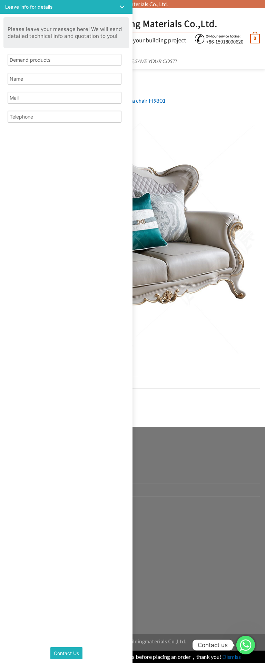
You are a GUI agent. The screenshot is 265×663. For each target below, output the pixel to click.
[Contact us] (245, 645)
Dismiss (231, 656)
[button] (66, 7)
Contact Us (66, 653)
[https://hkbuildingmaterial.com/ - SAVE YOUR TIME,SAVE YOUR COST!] (135, 31)
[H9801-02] (132, 239)
